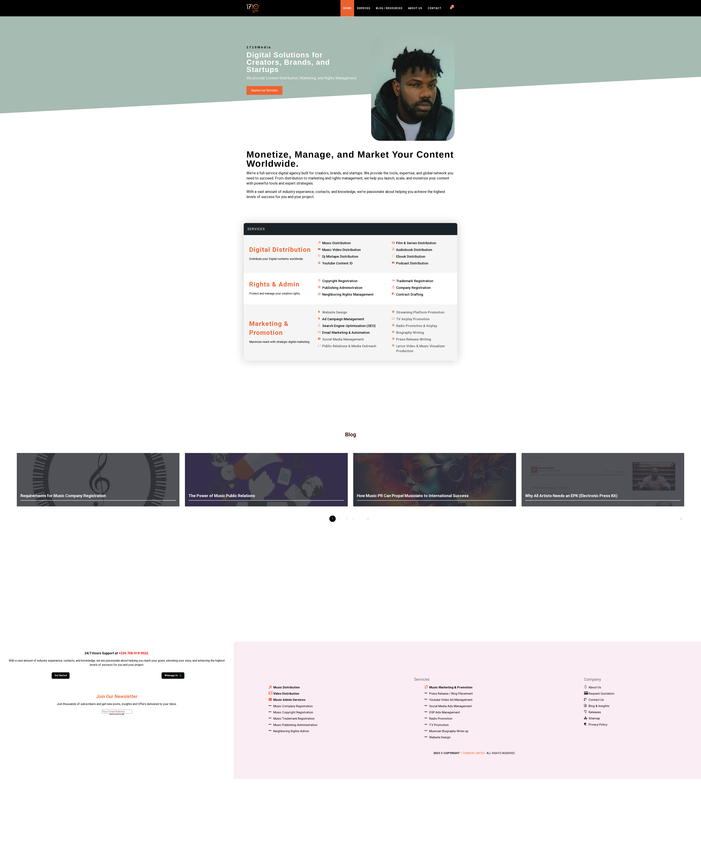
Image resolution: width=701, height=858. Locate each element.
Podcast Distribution (412, 263)
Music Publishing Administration (295, 725)
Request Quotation (601, 693)
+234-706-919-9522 (133, 653)
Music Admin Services (289, 700)
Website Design (440, 737)
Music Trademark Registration (294, 718)
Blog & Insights (599, 706)
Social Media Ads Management (450, 706)
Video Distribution (286, 693)
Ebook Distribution (410, 256)
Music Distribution (336, 243)
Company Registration (413, 288)
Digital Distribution (280, 249)
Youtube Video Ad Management (450, 700)
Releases (595, 712)
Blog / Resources (389, 8)
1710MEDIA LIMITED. (472, 753)
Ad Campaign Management (343, 319)
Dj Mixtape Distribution (340, 256)
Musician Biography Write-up (448, 731)
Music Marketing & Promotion (450, 687)
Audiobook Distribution (414, 250)
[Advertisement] (350, 607)
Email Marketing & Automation (346, 332)
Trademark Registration (414, 281)
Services (363, 8)
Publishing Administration (342, 288)
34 (367, 518)
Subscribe (116, 714)
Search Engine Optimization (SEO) (349, 326)
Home (347, 8)
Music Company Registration (293, 706)
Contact (434, 8)
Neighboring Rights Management (348, 294)
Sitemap (594, 718)
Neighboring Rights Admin (291, 731)
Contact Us (596, 700)
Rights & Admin (274, 284)
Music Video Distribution (341, 250)
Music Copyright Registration (293, 712)
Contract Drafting (409, 294)
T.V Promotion (439, 725)
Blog (350, 434)
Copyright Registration (339, 281)
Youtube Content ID (337, 263)
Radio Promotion (440, 718)
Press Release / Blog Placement (451, 693)
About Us (415, 8)
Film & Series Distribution (416, 243)
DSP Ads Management (444, 712)
